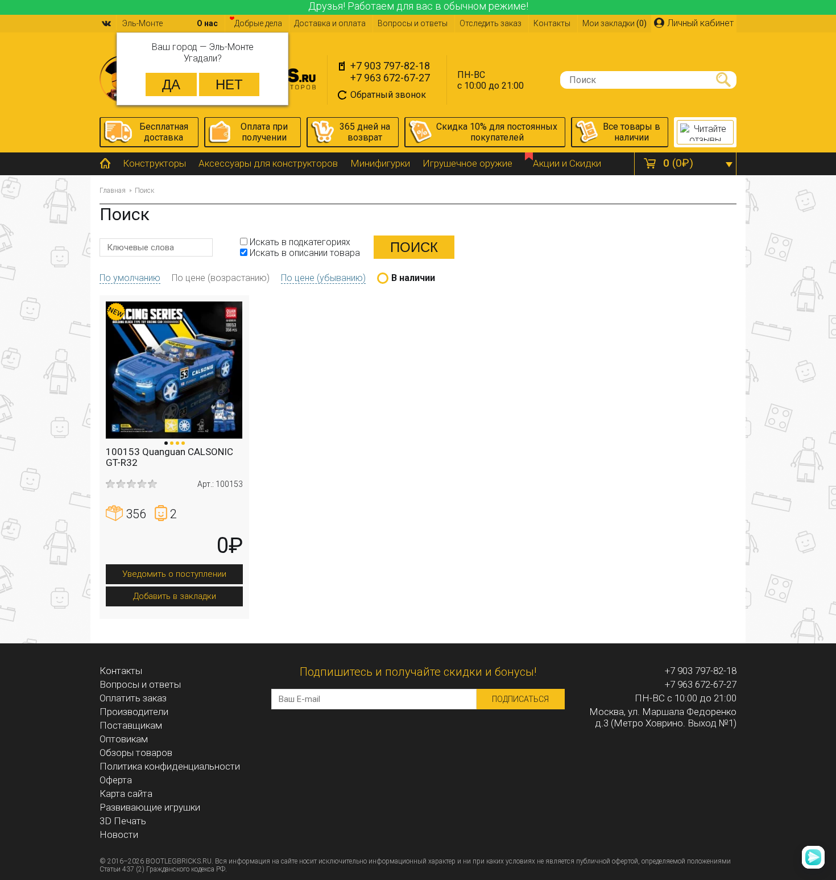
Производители (134, 711)
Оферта (116, 780)
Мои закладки (614, 23)
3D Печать (123, 821)
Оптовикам (124, 739)
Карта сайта (126, 793)
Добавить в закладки (174, 596)
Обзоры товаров (136, 752)
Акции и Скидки (567, 163)
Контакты (551, 23)
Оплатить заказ (133, 698)
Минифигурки (380, 163)
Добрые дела (258, 23)
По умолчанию (130, 277)
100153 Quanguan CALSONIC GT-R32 (169, 457)
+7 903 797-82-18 (390, 66)
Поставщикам (131, 725)
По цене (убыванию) (323, 277)
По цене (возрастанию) (221, 277)
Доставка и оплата (330, 23)
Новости (119, 834)
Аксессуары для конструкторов (268, 163)
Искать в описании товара (303, 252)
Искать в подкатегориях (298, 242)
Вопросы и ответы (413, 23)
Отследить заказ (491, 23)
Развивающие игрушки (150, 807)
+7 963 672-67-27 (390, 78)
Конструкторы (154, 163)
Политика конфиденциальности (170, 766)
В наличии (413, 277)
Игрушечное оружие (467, 163)
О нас (207, 23)
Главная (113, 191)
